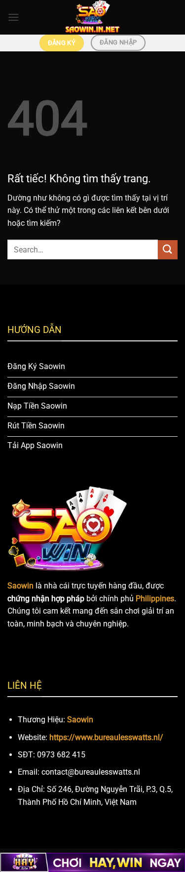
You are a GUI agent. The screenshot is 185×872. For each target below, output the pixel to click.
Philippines (155, 598)
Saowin (80, 719)
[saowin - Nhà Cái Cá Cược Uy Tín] (92, 17)
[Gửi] (168, 249)
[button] (13, 17)
